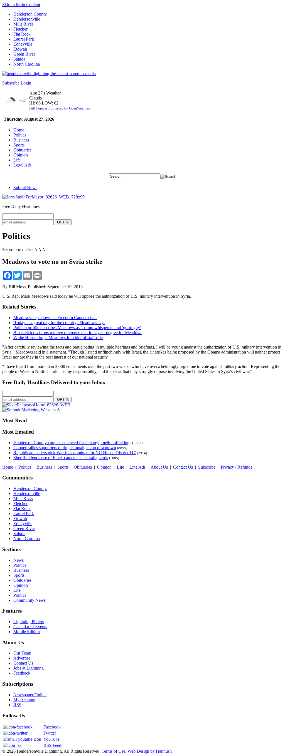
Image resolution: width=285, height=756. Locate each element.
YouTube (51, 739)
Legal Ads (22, 165)
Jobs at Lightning (28, 668)
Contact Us (183, 467)
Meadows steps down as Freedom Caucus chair (55, 317)
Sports (18, 145)
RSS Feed (52, 745)
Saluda (19, 59)
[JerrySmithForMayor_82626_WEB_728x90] (43, 197)
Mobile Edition (26, 631)
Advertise (21, 658)
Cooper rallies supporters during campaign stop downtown (64, 447)
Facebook (52, 727)
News (18, 560)
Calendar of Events (30, 626)
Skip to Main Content (21, 4)
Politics (19, 135)
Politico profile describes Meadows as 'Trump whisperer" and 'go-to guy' (77, 327)
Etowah (20, 49)
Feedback (21, 673)
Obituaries (22, 150)
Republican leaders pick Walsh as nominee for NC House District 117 (74, 452)
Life (17, 160)
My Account (24, 699)
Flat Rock (22, 34)
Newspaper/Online (29, 694)
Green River (24, 54)
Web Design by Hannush (149, 751)
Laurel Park (23, 39)
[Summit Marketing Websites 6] (31, 409)
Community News (29, 600)
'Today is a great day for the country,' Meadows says (59, 322)
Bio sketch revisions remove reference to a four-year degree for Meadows (77, 332)
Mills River (23, 24)
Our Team (22, 653)
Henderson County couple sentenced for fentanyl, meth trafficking (71, 442)
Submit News (25, 187)
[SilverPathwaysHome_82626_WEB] (36, 404)
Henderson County (30, 14)
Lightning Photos (28, 621)
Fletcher (20, 29)
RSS (17, 704)
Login (26, 83)
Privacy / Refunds (236, 467)
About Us (159, 467)
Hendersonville (26, 19)
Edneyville (22, 44)
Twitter (49, 733)
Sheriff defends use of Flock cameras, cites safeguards (60, 457)
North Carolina (26, 64)
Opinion (20, 155)
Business (21, 140)
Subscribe (10, 83)
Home (18, 130)
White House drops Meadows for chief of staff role (58, 337)
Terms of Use (113, 751)
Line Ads (137, 467)
